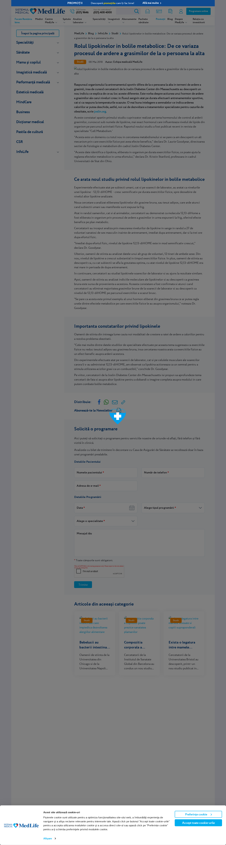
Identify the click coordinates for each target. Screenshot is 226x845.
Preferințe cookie (196, 814)
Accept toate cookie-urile (198, 822)
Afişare (47, 838)
